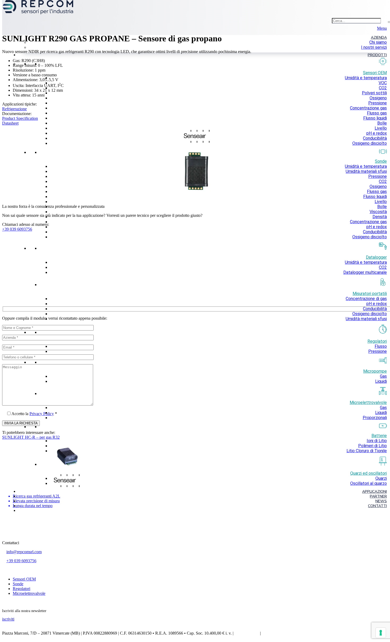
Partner (378, 496)
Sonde (18, 584)
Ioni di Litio (377, 440)
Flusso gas (377, 113)
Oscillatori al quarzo (368, 483)
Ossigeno (378, 97)
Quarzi (381, 478)
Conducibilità (375, 138)
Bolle (382, 123)
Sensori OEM (24, 579)
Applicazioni (374, 491)
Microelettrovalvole (29, 593)
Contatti (377, 505)
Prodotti (377, 55)
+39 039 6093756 (21, 561)
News (381, 501)
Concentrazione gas (368, 108)
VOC (383, 82)
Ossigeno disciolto (369, 143)
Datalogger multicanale (365, 272)
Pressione (377, 102)
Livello (381, 128)
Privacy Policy (247, 633)
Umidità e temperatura (366, 77)
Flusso (381, 346)
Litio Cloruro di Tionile (366, 450)
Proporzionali (375, 417)
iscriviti (8, 619)
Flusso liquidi (375, 118)
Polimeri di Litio (372, 445)
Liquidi (381, 381)
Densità (379, 216)
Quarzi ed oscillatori (368, 473)
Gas (383, 376)
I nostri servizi (374, 47)
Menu (382, 28)
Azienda (379, 37)
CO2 (383, 87)
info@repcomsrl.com (24, 551)
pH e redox (376, 133)
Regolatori (377, 341)
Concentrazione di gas (366, 298)
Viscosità (378, 211)
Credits (268, 633)
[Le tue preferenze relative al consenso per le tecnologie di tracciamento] (381, 633)
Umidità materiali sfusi (366, 171)
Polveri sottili (374, 92)
